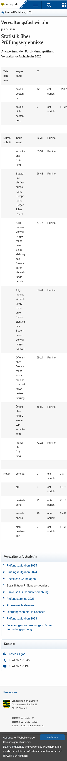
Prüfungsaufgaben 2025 (21, 565)
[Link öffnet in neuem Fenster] (9, 5)
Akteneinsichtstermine (20, 605)
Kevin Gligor (17, 654)
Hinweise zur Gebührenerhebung (27, 592)
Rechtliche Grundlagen (21, 578)
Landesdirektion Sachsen (25, 700)
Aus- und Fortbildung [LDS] (18, 12)
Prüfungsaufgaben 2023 (21, 618)
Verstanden (52, 737)
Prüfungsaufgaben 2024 (21, 572)
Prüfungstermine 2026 (20, 598)
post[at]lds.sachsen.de (32, 725)
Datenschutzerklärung (16, 746)
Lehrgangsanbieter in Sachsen (25, 611)
